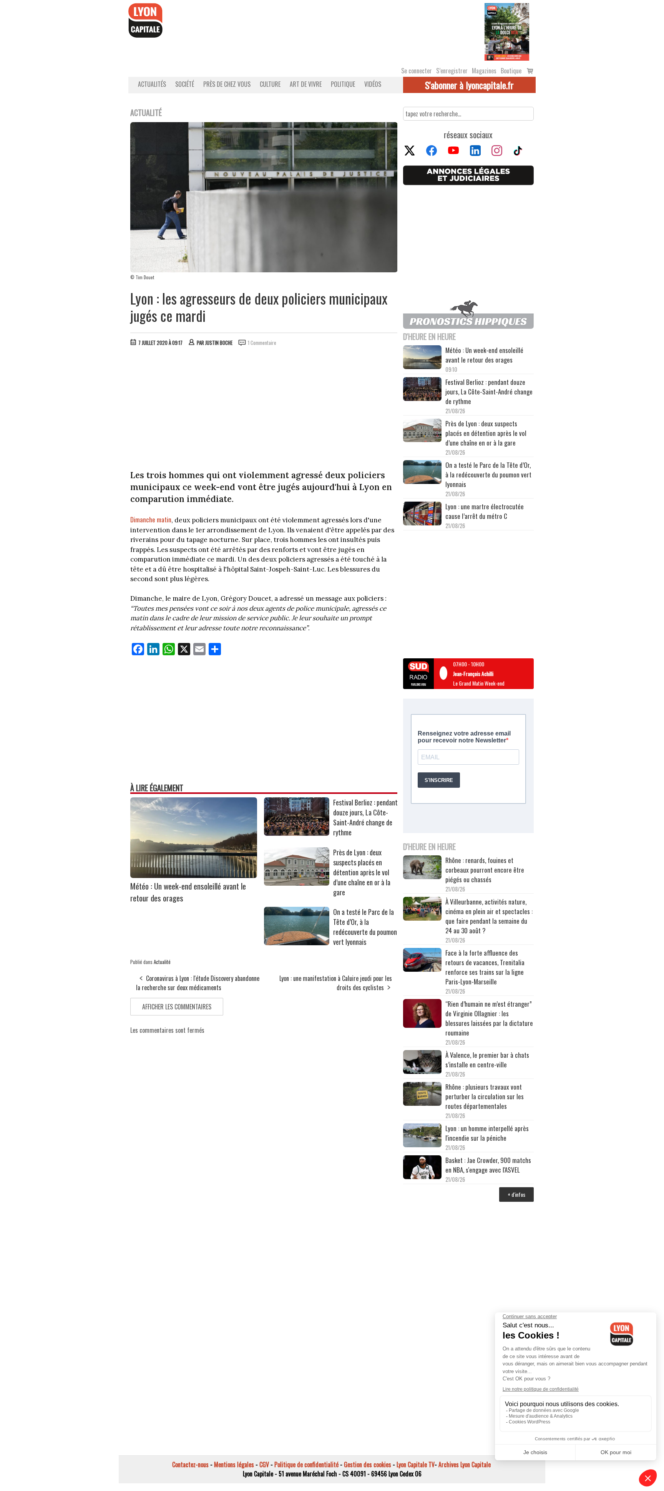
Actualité (162, 962)
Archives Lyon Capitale (464, 1464)
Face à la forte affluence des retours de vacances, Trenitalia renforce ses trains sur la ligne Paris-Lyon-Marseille (485, 967)
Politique (343, 84)
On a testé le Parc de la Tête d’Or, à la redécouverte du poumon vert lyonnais (365, 927)
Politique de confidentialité (306, 1464)
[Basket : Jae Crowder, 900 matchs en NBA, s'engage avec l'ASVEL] (422, 1168)
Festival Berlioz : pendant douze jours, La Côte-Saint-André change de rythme (365, 817)
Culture (270, 84)
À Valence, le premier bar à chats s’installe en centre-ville (487, 1059)
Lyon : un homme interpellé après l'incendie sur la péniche (487, 1133)
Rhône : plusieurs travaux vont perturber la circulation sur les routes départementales (484, 1096)
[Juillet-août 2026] (507, 31)
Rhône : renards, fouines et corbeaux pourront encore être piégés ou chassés (484, 869)
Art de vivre (306, 84)
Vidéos (372, 84)
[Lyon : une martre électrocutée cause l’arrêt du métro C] (422, 515)
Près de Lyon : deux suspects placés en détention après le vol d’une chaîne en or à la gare (361, 872)
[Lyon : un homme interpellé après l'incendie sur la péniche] (422, 1136)
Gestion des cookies (367, 1464)
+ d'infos (516, 1194)
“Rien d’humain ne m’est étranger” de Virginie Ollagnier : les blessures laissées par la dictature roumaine (489, 1018)
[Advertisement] (264, 410)
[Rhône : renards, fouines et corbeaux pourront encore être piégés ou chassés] (422, 868)
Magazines (484, 70)
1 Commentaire (262, 342)
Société (184, 84)
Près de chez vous (227, 84)
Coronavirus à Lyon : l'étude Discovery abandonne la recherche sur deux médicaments (197, 983)
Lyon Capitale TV (416, 1464)
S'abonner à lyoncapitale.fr (469, 85)
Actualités (152, 84)
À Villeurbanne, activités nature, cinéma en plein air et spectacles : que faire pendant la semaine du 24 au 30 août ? (489, 916)
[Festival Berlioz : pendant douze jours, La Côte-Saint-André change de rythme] (296, 833)
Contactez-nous (190, 1464)
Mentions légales (234, 1464)
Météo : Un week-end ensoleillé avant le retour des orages (484, 354)
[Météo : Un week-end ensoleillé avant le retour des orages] (193, 875)
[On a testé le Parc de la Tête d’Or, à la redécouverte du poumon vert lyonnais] (296, 942)
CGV (264, 1464)
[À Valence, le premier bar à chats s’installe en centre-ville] (422, 1063)
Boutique (511, 70)
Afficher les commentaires (176, 1006)
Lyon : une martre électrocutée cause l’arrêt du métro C (484, 511)
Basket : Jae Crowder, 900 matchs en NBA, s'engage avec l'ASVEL (488, 1165)
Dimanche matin (150, 519)
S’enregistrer (452, 70)
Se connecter (416, 70)
